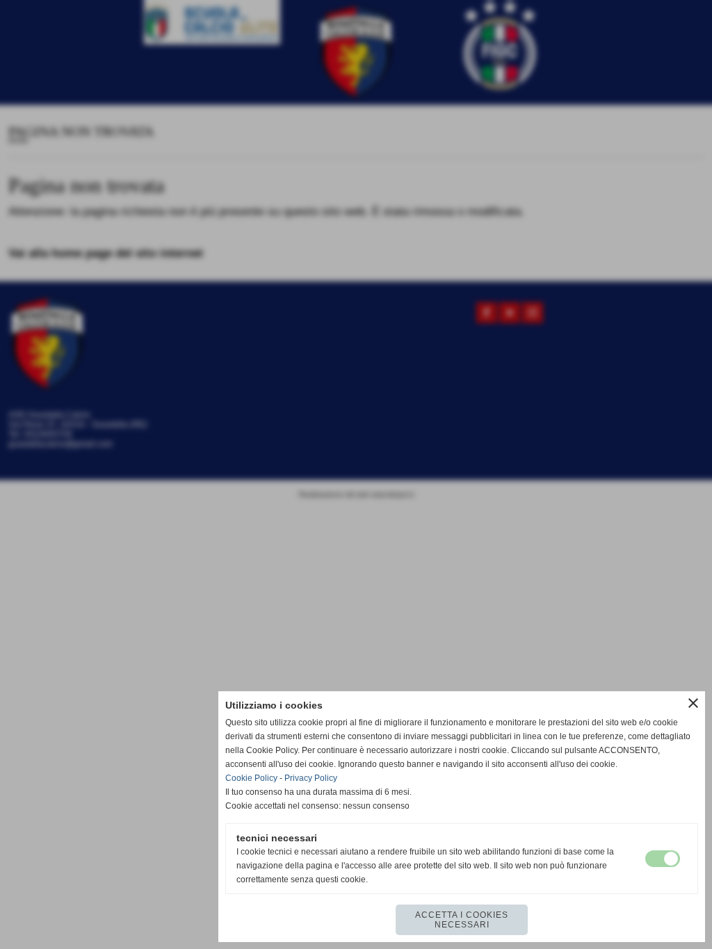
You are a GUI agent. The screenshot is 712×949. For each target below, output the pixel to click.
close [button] (693, 703)
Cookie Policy (251, 778)
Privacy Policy (310, 778)
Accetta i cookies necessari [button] (461, 920)
